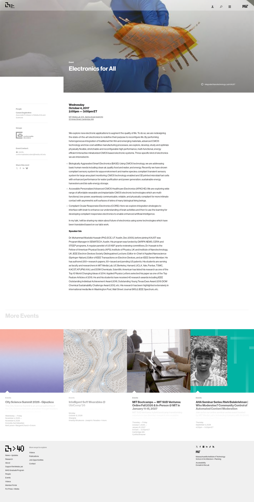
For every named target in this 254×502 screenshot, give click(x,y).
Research (9, 459)
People (8, 474)
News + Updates (11, 455)
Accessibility (201, 463)
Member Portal (11, 485)
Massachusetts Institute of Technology (210, 456)
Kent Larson (10, 425)
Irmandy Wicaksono (76, 420)
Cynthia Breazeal (138, 434)
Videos (8, 481)
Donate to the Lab (202, 465)
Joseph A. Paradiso (92, 420)
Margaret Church (22, 425)
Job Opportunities (36, 460)
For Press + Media (12, 489)
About (7, 463)
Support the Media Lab (14, 466)
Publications (34, 456)
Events (8, 477)
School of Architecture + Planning (208, 459)
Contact (32, 463)
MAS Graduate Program (14, 470)
